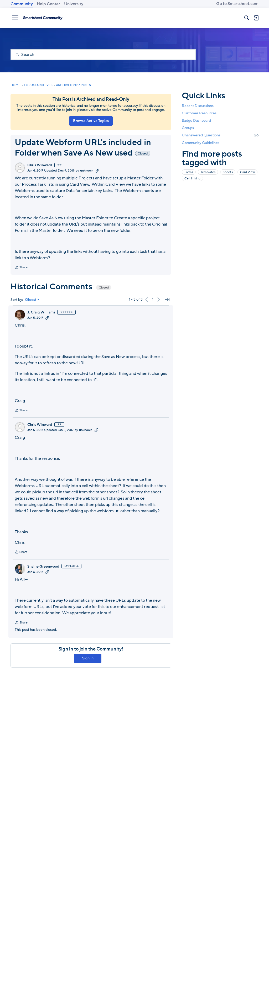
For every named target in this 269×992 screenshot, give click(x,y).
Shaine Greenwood (43, 566)
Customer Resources (199, 113)
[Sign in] (256, 18)
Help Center (48, 4)
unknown (86, 170)
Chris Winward (39, 165)
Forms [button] (188, 172)
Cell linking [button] (192, 178)
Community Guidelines (200, 142)
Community (22, 4)
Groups (188, 127)
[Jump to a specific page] (167, 299)
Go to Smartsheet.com (237, 4)
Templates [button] (207, 172)
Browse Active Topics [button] (91, 120)
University (73, 4)
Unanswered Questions (220, 135)
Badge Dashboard (196, 120)
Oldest (31, 299)
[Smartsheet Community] (43, 18)
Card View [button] (247, 172)
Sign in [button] (88, 658)
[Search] (246, 18)
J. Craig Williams (41, 312)
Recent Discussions (198, 105)
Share (21, 267)
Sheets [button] (228, 172)
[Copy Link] (97, 170)
